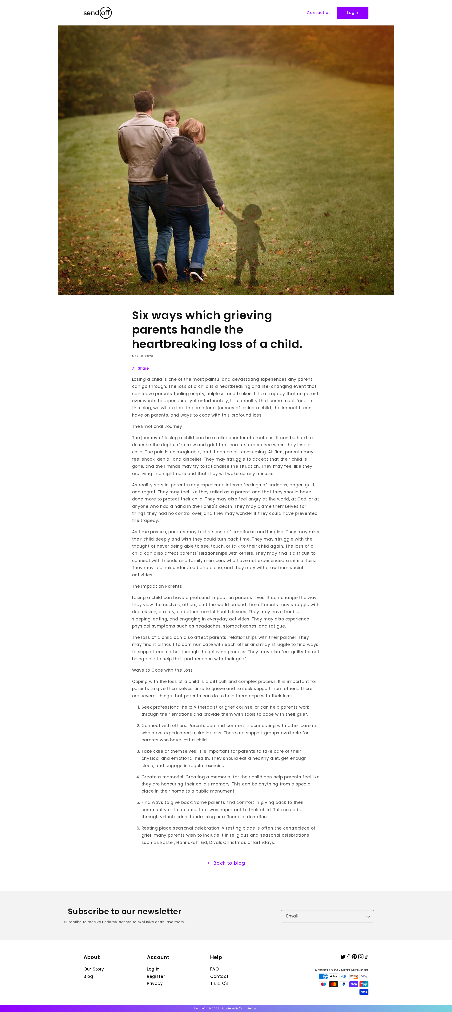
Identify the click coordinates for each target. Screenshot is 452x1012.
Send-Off (201, 1008)
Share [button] (143, 368)
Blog (88, 976)
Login (353, 12)
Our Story (94, 969)
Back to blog (229, 863)
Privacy (155, 983)
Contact (219, 976)
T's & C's (219, 983)
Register (156, 976)
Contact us (319, 12)
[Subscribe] (368, 916)
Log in (153, 969)
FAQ (214, 969)
